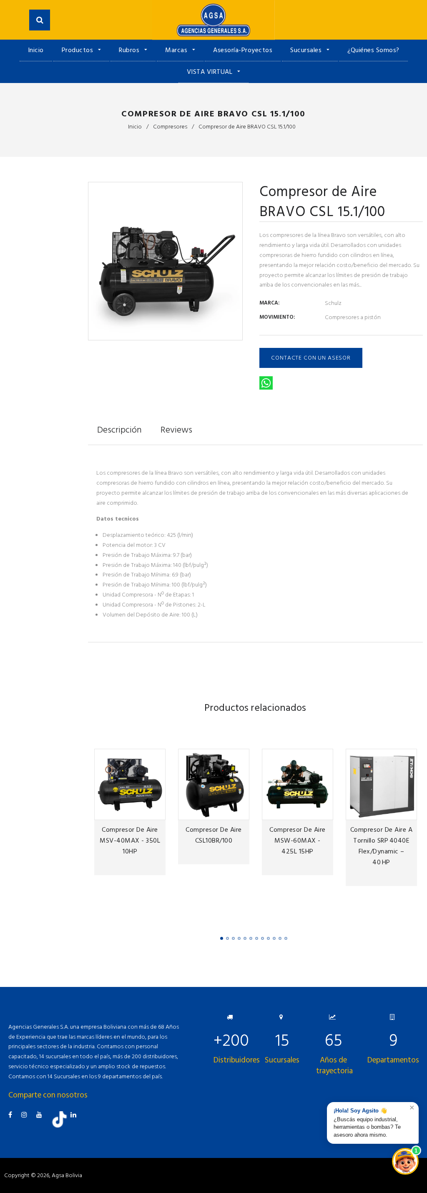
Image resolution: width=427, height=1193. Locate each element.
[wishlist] (130, 812)
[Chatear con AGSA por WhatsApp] (405, 1161)
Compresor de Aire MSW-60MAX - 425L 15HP (297, 840)
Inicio (36, 50)
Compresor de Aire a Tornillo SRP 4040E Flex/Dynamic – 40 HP (381, 846)
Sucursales (307, 50)
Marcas (177, 50)
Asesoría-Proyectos (242, 50)
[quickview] (157, 812)
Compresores (170, 126)
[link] (144, 812)
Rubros (130, 50)
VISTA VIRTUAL (210, 71)
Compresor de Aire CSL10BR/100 (214, 835)
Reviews (176, 429)
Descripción (119, 429)
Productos (78, 50)
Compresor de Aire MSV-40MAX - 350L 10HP (130, 840)
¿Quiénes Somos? (373, 50)
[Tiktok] (62, 1125)
